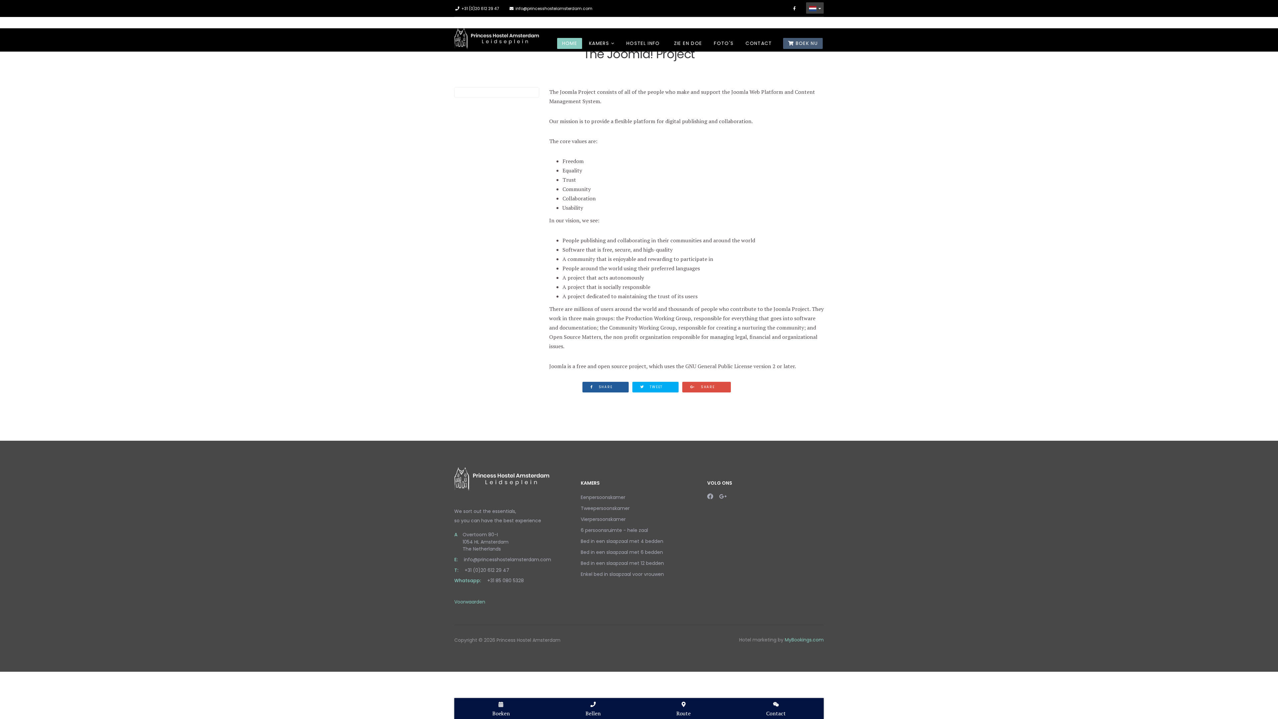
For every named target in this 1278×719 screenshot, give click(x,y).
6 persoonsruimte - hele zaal (614, 530)
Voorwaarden (469, 602)
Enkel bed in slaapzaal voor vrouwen (622, 574)
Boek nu (806, 43)
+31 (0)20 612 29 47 (480, 8)
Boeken (501, 713)
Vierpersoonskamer (603, 519)
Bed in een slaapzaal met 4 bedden (622, 541)
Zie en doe (688, 43)
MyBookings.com (804, 639)
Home (569, 43)
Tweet (655, 386)
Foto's (724, 43)
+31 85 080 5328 (505, 580)
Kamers (599, 43)
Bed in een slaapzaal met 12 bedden (622, 563)
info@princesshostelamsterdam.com (554, 8)
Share (605, 386)
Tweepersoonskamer (605, 508)
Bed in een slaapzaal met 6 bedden (622, 552)
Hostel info (643, 43)
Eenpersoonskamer (603, 497)
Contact (759, 43)
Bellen (593, 713)
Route (683, 713)
